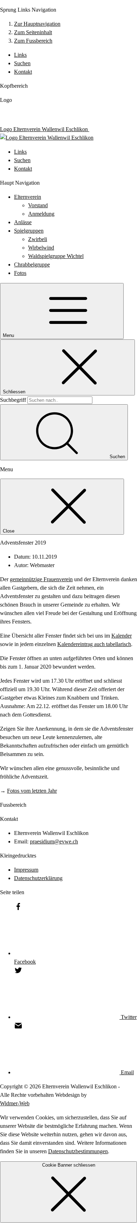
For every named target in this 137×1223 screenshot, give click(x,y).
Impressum (26, 870)
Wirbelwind (41, 248)
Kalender (121, 636)
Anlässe (23, 222)
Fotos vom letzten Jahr (32, 791)
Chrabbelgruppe (32, 265)
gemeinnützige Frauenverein (41, 579)
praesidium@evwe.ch (54, 841)
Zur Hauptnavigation (37, 24)
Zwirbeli (37, 239)
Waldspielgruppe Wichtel (56, 256)
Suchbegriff (13, 400)
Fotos (20, 273)
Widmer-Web (15, 1103)
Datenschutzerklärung (38, 878)
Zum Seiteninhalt (33, 32)
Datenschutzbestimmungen (78, 1151)
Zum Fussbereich (33, 41)
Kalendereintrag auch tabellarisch (94, 644)
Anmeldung (41, 214)
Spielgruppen (29, 231)
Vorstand (38, 205)
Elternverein (27, 197)
